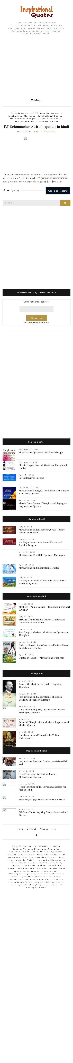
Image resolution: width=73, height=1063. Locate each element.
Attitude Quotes (20, 113)
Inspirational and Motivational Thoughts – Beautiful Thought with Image (41, 698)
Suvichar (56, 119)
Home (20, 829)
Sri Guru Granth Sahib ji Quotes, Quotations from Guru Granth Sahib (42, 621)
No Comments (48, 132)
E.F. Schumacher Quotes (46, 113)
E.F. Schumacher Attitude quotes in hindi (36, 126)
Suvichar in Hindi (24, 121)
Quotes (44, 119)
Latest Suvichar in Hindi (31, 477)
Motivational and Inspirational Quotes (39, 567)
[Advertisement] (36, 68)
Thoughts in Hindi (47, 121)
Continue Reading (58, 190)
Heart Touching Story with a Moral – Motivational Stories (38, 775)
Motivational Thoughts (23, 119)
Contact (31, 829)
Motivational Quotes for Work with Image (41, 452)
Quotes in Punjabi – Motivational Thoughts (41, 657)
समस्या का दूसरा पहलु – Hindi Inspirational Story (42, 799)
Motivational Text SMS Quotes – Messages (42, 555)
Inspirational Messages (21, 116)
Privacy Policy (48, 829)
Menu (37, 100)
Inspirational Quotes (50, 116)
